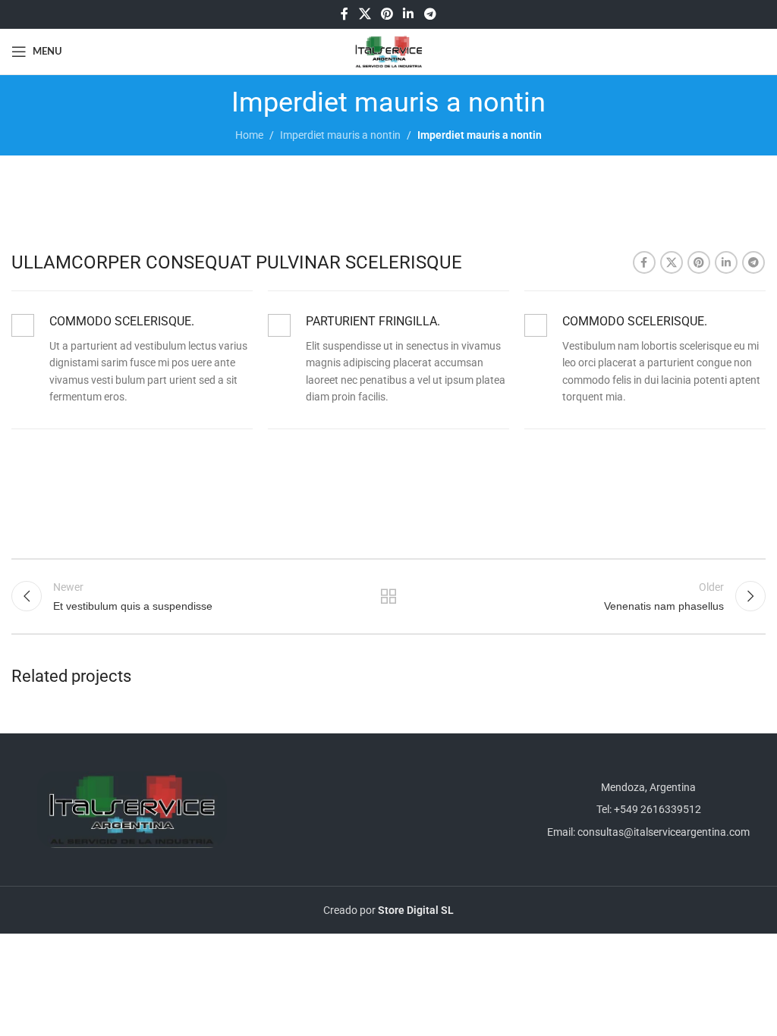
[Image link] (132, 808)
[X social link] (365, 14)
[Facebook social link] (345, 14)
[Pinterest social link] (387, 14)
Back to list (388, 596)
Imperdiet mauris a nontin (340, 135)
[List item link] (645, 809)
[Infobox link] (132, 359)
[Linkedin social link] (408, 14)
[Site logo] (389, 51)
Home (249, 135)
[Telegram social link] (430, 14)
